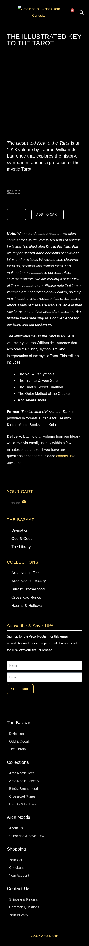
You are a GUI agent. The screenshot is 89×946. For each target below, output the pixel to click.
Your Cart (16, 860)
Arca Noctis (18, 817)
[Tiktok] (44, 708)
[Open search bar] (81, 12)
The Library (21, 547)
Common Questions (24, 907)
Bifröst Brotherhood (27, 589)
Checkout (16, 868)
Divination (19, 530)
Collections (22, 562)
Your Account (19, 875)
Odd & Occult (22, 538)
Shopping (16, 848)
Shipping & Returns (23, 899)
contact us (64, 456)
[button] (8, 12)
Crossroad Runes (26, 597)
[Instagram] (33, 708)
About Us (16, 828)
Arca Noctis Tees (26, 573)
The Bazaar (21, 519)
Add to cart (47, 214)
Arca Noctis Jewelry (28, 581)
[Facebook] (56, 708)
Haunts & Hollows (26, 605)
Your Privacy (18, 915)
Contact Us (18, 888)
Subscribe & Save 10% (26, 836)
